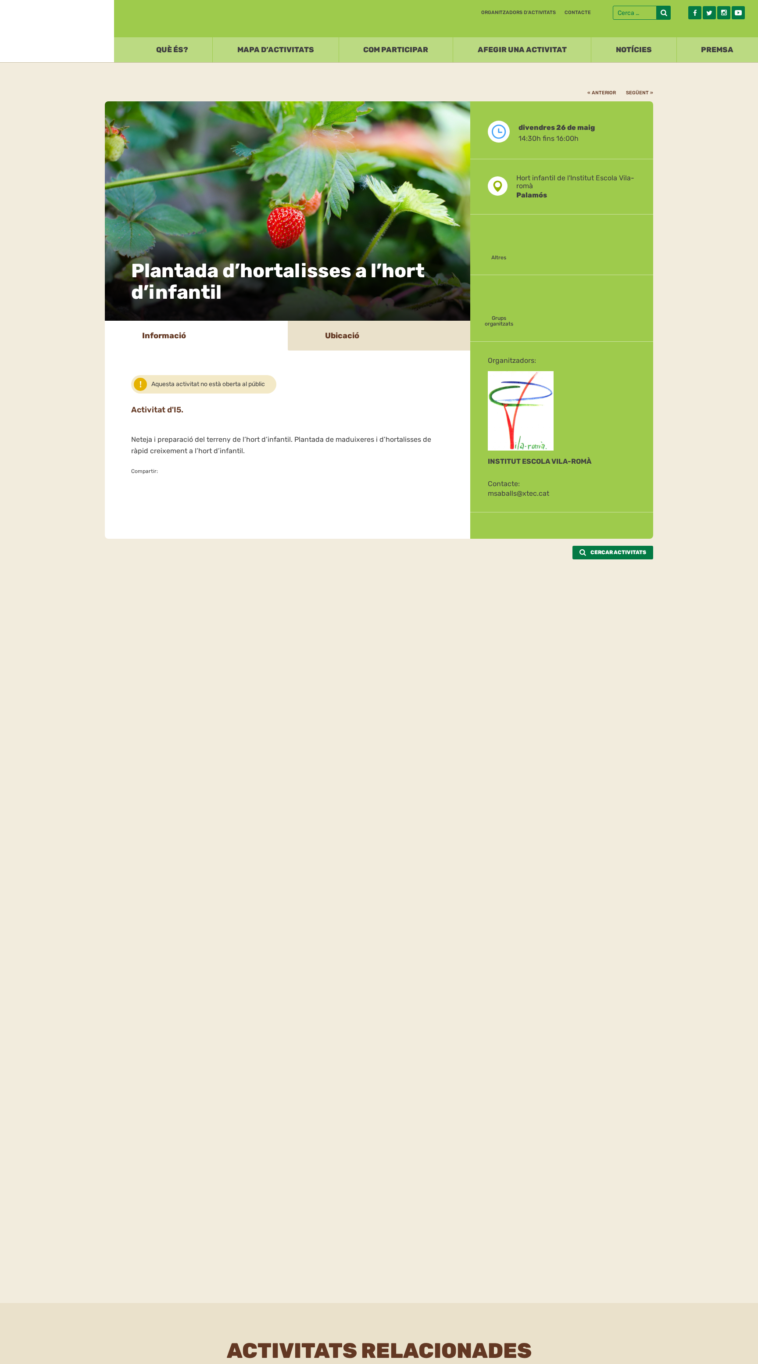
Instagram (723, 12)
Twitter (709, 12)
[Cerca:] (635, 13)
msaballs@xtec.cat (518, 493)
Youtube (738, 12)
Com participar (395, 49)
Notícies (634, 49)
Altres (498, 257)
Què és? (172, 49)
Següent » (639, 93)
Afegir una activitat (522, 49)
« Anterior (601, 93)
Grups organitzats (499, 321)
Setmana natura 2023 (57, 29)
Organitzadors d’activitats (518, 12)
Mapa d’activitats (275, 49)
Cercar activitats (618, 552)
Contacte (578, 12)
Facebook (694, 12)
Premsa (717, 49)
